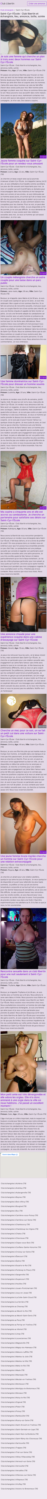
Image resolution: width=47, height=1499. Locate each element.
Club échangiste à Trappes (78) (13, 1448)
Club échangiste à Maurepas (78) (14, 1375)
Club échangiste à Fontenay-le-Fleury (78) (18, 1270)
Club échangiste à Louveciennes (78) (16, 1338)
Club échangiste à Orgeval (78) (13, 1402)
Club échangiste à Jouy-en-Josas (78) (16, 1293)
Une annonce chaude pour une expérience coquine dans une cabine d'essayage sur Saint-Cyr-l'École (21, 637)
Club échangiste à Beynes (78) (13, 1197)
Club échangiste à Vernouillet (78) (14, 1466)
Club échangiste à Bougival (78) (13, 1206)
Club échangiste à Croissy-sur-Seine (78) (17, 1252)
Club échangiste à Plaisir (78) (13, 1407)
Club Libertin (7, 3)
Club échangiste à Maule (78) (12, 1370)
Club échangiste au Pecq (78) (13, 1320)
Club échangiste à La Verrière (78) (14, 1302)
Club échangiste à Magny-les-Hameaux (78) (18, 1347)
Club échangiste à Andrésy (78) (13, 1188)
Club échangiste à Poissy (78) (13, 1411)
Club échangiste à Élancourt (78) (14, 1256)
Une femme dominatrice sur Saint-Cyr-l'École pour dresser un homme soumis (22, 383)
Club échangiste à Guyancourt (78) (15, 1279)
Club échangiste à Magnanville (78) (15, 1343)
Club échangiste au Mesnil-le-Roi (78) (16, 1311)
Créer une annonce (37, 3)
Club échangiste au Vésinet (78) (14, 1329)
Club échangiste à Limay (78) (12, 1334)
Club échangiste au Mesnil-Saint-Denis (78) (18, 1316)
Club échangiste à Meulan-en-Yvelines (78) (18, 1379)
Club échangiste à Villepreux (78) (14, 1480)
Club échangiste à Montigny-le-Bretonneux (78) (20, 1388)
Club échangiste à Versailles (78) (14, 1470)
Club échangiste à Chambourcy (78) (15, 1224)
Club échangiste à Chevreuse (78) (14, 1238)
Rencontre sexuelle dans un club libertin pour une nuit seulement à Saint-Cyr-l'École (23, 974)
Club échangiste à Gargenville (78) (15, 1275)
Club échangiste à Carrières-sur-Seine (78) (18, 1220)
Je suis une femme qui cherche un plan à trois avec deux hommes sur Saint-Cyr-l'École (23, 59)
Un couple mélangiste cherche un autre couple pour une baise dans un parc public (23, 280)
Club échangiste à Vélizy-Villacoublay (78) (18, 1457)
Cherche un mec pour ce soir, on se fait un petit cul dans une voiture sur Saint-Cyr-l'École (23, 733)
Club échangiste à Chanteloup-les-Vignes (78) (19, 1229)
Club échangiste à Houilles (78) (13, 1284)
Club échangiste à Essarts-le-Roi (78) (16, 1265)
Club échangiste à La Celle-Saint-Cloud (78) (19, 1297)
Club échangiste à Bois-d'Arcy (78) (15, 1202)
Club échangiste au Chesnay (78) (14, 1306)
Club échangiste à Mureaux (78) (14, 1393)
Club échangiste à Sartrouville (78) (15, 1443)
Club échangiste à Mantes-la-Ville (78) (16, 1361)
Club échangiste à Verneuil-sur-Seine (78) (18, 1461)
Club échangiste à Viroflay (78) (13, 1484)
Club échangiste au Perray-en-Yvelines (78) (18, 1325)
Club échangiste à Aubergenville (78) (16, 1193)
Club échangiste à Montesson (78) (15, 1384)
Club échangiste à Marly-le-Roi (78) (15, 1366)
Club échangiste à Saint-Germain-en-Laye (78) (20, 1429)
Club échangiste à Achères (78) (13, 1183)
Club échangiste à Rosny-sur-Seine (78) (17, 1420)
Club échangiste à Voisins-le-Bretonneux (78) (19, 1489)
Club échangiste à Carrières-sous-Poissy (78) (19, 1215)
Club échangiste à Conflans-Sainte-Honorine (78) (21, 1247)
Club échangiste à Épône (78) (13, 1261)
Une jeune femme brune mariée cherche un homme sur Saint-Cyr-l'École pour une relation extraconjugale (23, 859)
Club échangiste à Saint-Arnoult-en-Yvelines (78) (21, 1425)
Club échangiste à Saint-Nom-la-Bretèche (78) (20, 1434)
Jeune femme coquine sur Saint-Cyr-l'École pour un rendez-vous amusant (22, 162)
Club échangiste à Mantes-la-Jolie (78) (16, 1357)
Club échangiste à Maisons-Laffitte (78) (17, 1352)
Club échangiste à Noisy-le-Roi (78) (15, 1398)
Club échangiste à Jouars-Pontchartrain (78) (19, 1288)
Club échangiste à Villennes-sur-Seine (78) (18, 1475)
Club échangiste (7, 10)
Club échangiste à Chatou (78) (13, 1234)
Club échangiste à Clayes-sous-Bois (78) (17, 1243)
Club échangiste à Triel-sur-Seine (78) (16, 1452)
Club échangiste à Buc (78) (12, 1211)
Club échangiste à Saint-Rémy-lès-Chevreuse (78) (21, 1439)
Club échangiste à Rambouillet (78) (15, 1416)
